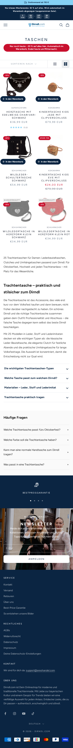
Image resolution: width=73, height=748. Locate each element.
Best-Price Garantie (15, 607)
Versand (8, 590)
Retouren (9, 596)
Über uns (9, 602)
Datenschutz (11, 642)
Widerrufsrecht (12, 636)
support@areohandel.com (40, 670)
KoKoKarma (54, 108)
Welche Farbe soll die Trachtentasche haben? (30, 439)
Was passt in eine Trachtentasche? (24, 464)
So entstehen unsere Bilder (19, 613)
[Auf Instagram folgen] (14, 713)
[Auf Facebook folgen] (5, 713)
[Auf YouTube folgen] (24, 713)
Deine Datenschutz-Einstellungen (22, 653)
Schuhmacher (19, 170)
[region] (36, 489)
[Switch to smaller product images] (65, 64)
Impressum (10, 647)
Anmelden (37, 559)
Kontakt (8, 584)
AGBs (7, 630)
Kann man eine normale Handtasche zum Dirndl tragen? (31, 452)
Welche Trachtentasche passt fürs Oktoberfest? (32, 429)
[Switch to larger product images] (55, 64)
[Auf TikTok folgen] (33, 713)
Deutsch (35, 724)
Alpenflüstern (19, 108)
